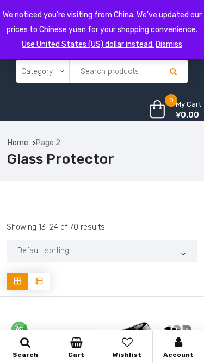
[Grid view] (17, 281)
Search (25, 355)
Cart (76, 355)
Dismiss (169, 44)
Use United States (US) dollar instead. (88, 44)
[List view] (39, 281)
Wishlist (127, 355)
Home (18, 142)
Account (178, 355)
